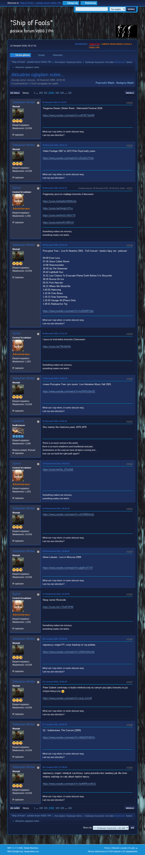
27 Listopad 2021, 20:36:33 (54, 724)
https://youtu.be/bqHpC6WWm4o (59, 201)
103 (57, 93)
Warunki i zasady (119, 848)
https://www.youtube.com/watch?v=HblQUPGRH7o (69, 737)
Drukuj (130, 93)
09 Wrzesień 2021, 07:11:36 (54, 333)
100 (41, 93)
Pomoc (107, 848)
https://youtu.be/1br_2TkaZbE (58, 469)
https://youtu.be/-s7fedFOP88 (58, 607)
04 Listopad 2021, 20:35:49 (54, 639)
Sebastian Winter (23, 102)
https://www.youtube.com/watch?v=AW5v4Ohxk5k (69, 652)
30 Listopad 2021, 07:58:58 (54, 767)
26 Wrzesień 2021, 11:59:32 (54, 421)
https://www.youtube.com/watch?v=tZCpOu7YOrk (68, 158)
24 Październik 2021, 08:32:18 (55, 508)
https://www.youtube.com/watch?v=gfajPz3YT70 (67, 567)
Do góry (15, 808)
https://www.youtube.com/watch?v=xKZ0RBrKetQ (68, 514)
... (37, 93)
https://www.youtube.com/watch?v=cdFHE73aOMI (68, 115)
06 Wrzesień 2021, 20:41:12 (54, 145)
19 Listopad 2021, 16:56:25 (54, 682)
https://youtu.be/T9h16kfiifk (57, 346)
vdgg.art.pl (94, 44)
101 (45, 93)
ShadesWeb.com (31, 851)
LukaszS (18, 421)
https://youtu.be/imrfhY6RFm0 (58, 222)
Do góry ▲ (133, 848)
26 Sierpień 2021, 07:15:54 (54, 102)
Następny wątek (125, 82)
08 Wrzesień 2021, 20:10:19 (54, 245)
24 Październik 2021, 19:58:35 (55, 551)
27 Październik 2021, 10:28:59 (55, 594)
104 (62, 93)
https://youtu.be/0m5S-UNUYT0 (59, 215)
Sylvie (129, 62)
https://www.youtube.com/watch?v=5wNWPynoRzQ (69, 783)
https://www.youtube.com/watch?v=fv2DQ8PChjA (68, 311)
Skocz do (87, 827)
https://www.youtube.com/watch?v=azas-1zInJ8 (67, 698)
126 (69, 93)
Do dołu (15, 93)
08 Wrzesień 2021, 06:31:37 (54, 188)
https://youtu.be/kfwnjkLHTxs (58, 208)
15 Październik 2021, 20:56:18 (55, 463)
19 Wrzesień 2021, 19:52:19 (54, 378)
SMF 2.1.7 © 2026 (15, 848)
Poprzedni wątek (105, 82)
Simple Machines (31, 848)
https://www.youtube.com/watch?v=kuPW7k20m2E (69, 391)
